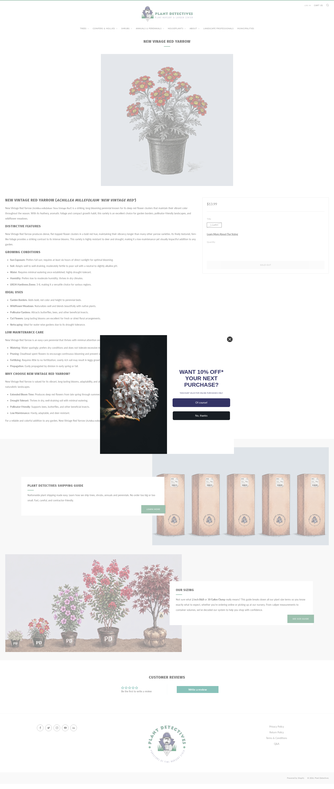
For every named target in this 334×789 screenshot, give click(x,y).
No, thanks (201, 415)
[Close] (230, 339)
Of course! (201, 402)
